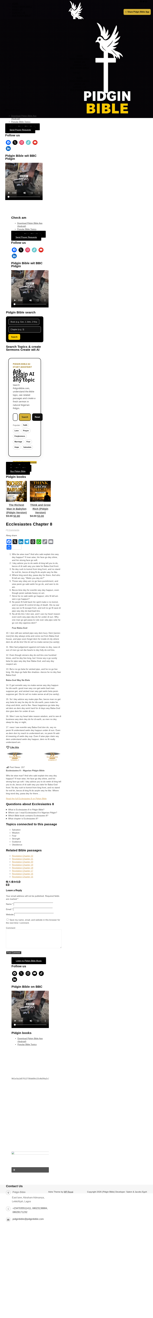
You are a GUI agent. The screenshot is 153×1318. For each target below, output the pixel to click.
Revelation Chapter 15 (22, 877)
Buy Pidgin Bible (21, 15)
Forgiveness (19, 436)
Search (14, 337)
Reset (37, 417)
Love (16, 431)
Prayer (26, 431)
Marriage (18, 442)
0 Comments (13, 530)
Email (9, 909)
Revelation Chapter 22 (22, 856)
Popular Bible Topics (20, 122)
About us (17, 9)
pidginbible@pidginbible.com (28, 1219)
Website (10, 914)
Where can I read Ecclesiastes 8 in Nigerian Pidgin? (32, 812)
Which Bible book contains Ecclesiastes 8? (28, 815)
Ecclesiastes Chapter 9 (52, 756)
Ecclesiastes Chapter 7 (15, 756)
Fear (28, 442)
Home (15, 3)
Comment (10, 928)
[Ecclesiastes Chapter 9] (7, 885)
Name (9, 904)
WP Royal (68, 1192)
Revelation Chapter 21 (22, 859)
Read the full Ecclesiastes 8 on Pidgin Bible (26, 798)
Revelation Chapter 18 (22, 868)
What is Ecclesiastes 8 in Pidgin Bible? (26, 809)
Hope (16, 447)
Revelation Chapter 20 (22, 862)
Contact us (18, 12)
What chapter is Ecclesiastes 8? (23, 818)
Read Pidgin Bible (22, 6)
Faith (25, 425)
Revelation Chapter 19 (22, 865)
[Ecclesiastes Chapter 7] (8, 885)
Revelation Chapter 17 (22, 871)
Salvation (27, 447)
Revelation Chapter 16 (22, 874)
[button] (30, 1170)
